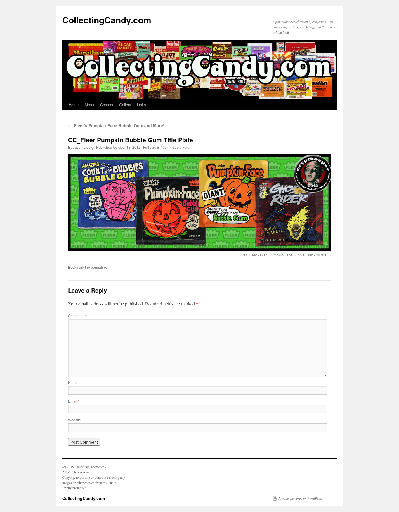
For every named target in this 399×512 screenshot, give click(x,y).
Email (73, 401)
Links (141, 104)
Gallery (125, 104)
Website (74, 419)
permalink (99, 267)
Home (74, 104)
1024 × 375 (170, 147)
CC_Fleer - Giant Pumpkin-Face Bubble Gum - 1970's (284, 254)
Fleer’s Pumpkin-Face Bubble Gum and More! (116, 125)
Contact (106, 104)
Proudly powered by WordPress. (301, 498)
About (89, 104)
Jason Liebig (83, 147)
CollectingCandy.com (106, 19)
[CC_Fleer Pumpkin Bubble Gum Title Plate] (199, 202)
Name (74, 382)
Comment (77, 315)
